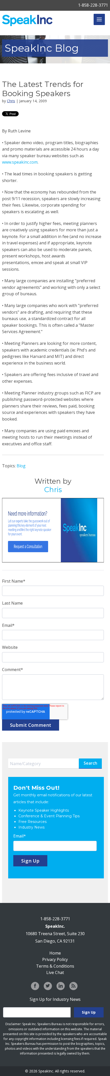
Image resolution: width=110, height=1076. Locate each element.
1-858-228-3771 (93, 5)
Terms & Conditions (55, 966)
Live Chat (55, 972)
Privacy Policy (55, 959)
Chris (11, 100)
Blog (21, 466)
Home (55, 953)
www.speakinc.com (20, 162)
